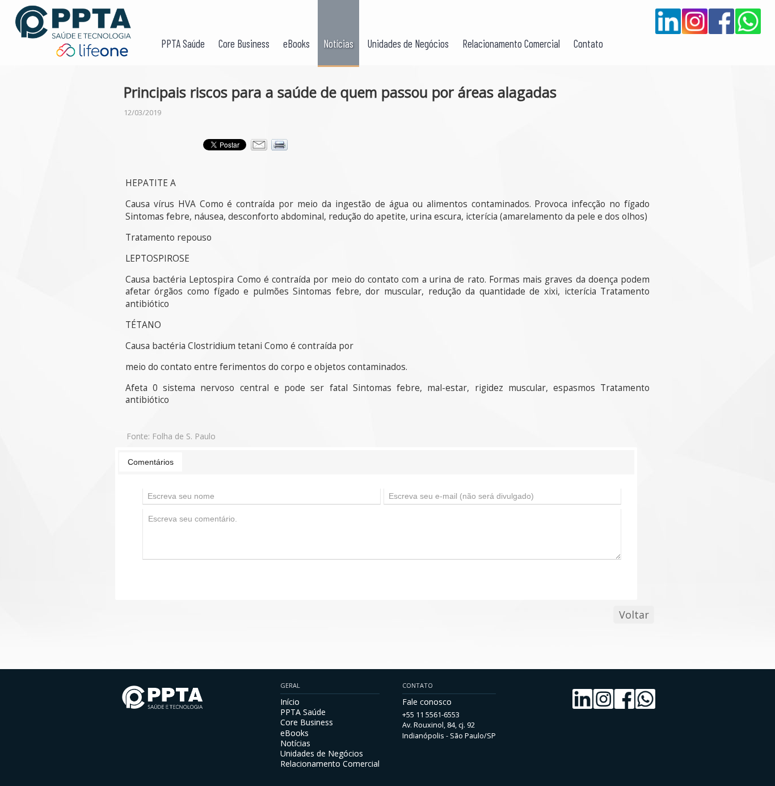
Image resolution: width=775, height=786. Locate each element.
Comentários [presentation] (151, 461)
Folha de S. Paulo (184, 436)
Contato (588, 43)
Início (290, 701)
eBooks (296, 43)
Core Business (243, 43)
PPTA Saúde (183, 43)
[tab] (150, 462)
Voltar (634, 614)
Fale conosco (427, 701)
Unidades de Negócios (408, 43)
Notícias (338, 43)
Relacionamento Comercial (511, 43)
